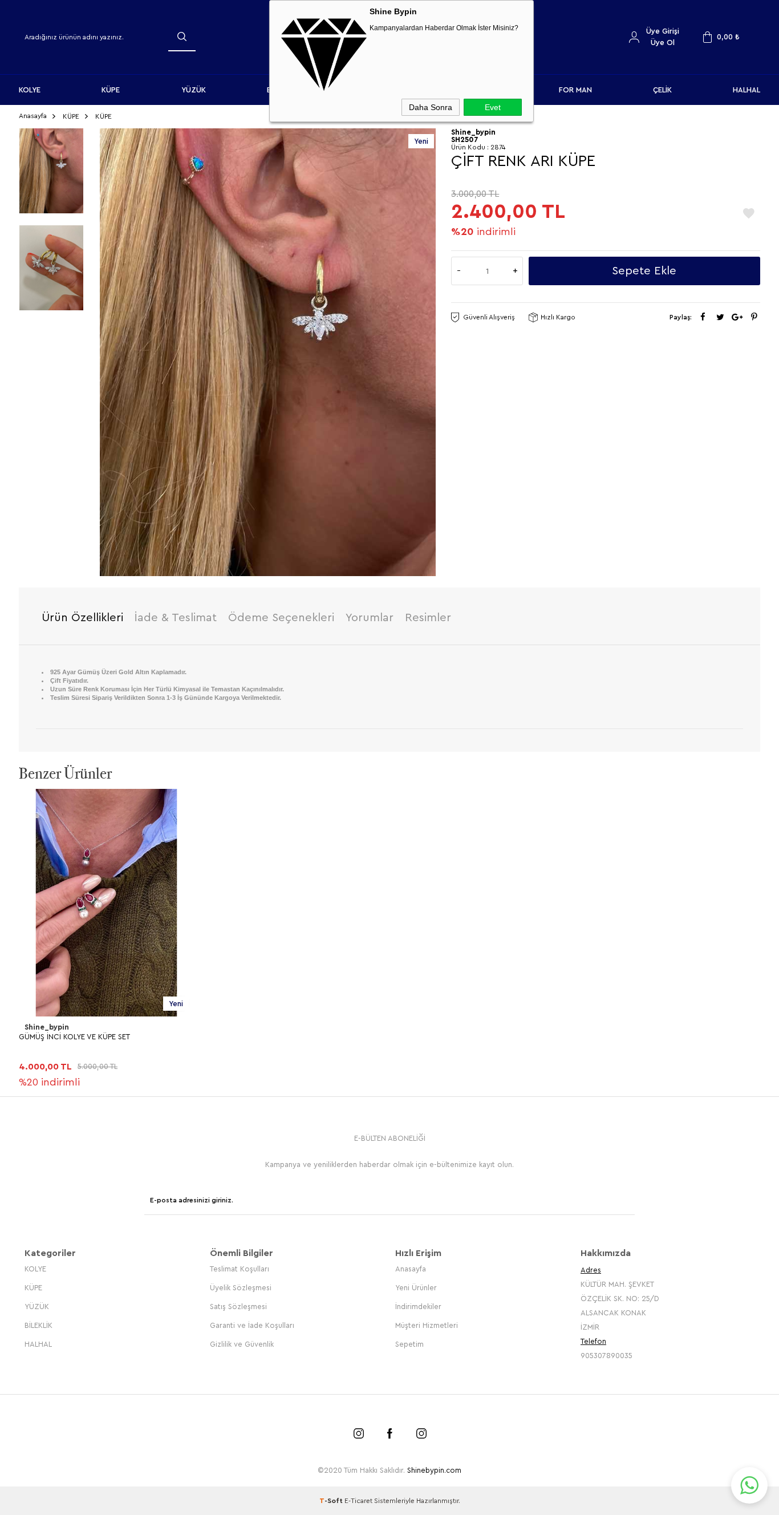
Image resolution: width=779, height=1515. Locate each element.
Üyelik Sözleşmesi (240, 1287)
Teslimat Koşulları (239, 1269)
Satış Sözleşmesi (238, 1306)
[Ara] (182, 36)
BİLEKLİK (38, 1325)
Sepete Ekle (644, 271)
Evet (493, 107)
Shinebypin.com (434, 1470)
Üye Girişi (662, 31)
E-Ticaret (358, 1500)
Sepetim (409, 1344)
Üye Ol (663, 42)
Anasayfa (410, 1269)
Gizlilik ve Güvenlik (242, 1344)
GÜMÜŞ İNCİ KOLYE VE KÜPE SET (74, 1036)
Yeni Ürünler (416, 1287)
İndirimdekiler (418, 1306)
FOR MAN (575, 90)
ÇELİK (662, 90)
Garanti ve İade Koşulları (252, 1325)
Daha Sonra (430, 107)
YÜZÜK (193, 90)
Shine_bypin (47, 1027)
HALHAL (746, 90)
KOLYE (29, 90)
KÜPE (111, 90)
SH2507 (464, 139)
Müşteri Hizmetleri (426, 1325)
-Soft (331, 1500)
